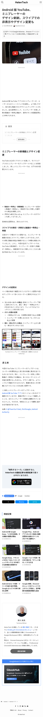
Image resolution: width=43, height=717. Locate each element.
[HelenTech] (21, 2)
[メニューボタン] (40, 2)
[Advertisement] (21, 83)
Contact (30, 710)
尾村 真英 (26, 627)
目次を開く (21, 139)
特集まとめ (13, 710)
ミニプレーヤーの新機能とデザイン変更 (21, 132)
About (19, 710)
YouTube (27, 496)
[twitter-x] (18, 706)
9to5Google (26, 409)
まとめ (9, 135)
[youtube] (23, 706)
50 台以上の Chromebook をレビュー (20, 630)
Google (20, 496)
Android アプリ (9, 496)
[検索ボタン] (2, 2)
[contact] (27, 706)
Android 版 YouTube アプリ (12, 393)
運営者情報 (22, 651)
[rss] (25, 706)
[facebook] (15, 706)
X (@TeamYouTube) (13, 409)
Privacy (25, 710)
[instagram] (20, 706)
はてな (35, 502)
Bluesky (21, 502)
